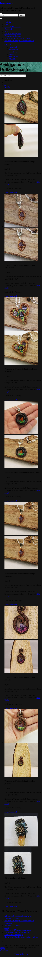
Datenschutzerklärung (12, 925)
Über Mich (8, 29)
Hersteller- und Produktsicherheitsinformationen (21, 937)
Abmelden (12, 59)
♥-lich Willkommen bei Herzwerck (16, 932)
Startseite (7, 22)
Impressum (8, 923)
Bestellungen (13, 49)
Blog (6, 31)
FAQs (6, 927)
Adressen (12, 54)
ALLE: (7, 87)
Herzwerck (6, 3)
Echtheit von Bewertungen (13, 934)
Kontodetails (13, 56)
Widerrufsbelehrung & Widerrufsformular (19, 40)
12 (5, 82)
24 (5, 84)
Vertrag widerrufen (21, 954)
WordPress (4, 950)
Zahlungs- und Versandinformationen (17, 930)
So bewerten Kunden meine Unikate (17, 38)
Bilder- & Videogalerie (12, 33)
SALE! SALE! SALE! (12, 26)
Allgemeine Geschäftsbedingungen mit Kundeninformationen (18, 917)
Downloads (13, 52)
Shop (6, 24)
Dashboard (13, 47)
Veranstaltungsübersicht (12, 36)
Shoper (2, 947)
